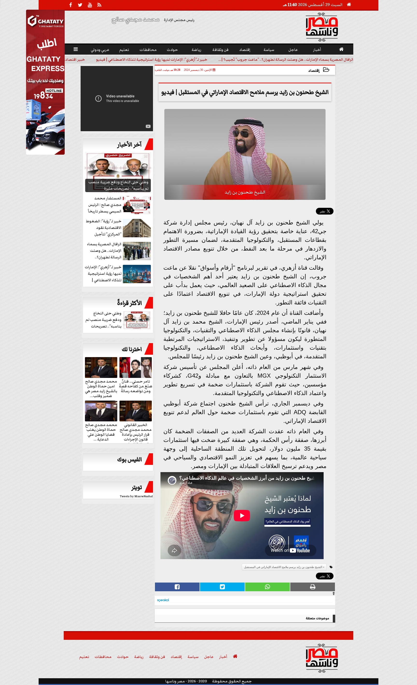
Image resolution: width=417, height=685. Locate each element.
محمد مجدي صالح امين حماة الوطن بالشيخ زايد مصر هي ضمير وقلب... (101, 388)
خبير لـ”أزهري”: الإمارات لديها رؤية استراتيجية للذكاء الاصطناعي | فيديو (151, 59)
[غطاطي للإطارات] (45, 153)
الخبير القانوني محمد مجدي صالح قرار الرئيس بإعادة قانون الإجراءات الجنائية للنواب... (136, 434)
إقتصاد (314, 70)
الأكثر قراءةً (129, 303)
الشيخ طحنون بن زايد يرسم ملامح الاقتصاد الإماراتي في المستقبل (283, 567)
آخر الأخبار (129, 144)
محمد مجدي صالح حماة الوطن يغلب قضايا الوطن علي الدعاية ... (101, 432)
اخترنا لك (132, 349)
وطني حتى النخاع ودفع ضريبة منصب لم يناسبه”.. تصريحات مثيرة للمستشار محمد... (118, 320)
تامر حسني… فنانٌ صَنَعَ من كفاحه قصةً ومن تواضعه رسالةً (135, 385)
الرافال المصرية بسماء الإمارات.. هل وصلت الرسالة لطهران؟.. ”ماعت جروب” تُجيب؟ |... (285, 59)
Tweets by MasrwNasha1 (136, 496)
